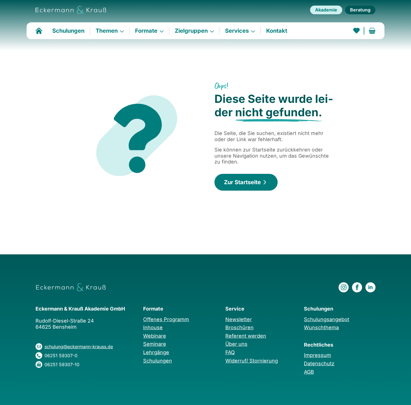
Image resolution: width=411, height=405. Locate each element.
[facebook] (357, 287)
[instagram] (344, 287)
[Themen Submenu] (123, 30)
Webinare (154, 336)
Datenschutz (319, 363)
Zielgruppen (191, 30)
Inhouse (153, 327)
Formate (146, 30)
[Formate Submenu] (163, 30)
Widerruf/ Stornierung (251, 361)
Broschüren (239, 327)
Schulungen (68, 30)
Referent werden (245, 336)
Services (237, 30)
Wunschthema (321, 327)
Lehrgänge (156, 352)
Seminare (154, 344)
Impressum (317, 355)
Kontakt (276, 30)
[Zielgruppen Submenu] (213, 30)
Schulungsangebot (326, 319)
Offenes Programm (166, 319)
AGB (309, 372)
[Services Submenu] (255, 30)
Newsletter (238, 319)
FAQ (230, 352)
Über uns (236, 344)
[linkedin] (370, 287)
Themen (107, 30)
